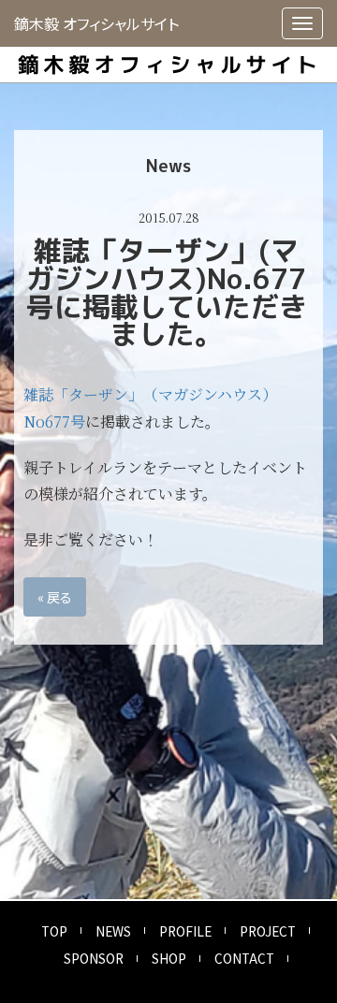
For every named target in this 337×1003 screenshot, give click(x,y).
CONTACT (244, 958)
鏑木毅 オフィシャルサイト (96, 23)
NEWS (113, 931)
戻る (54, 597)
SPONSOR (94, 958)
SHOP (169, 958)
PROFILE (185, 931)
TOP (54, 931)
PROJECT (268, 931)
